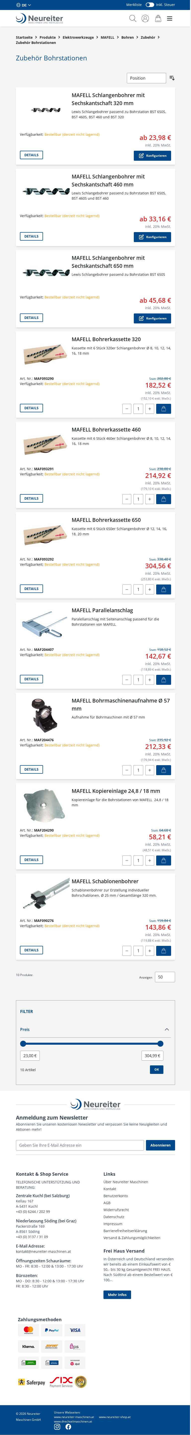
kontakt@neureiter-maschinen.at (43, 1251)
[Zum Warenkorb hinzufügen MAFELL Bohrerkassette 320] (163, 409)
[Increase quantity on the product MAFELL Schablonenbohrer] (149, 951)
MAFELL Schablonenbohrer (105, 881)
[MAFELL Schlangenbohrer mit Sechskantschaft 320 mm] (45, 110)
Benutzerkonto (115, 1195)
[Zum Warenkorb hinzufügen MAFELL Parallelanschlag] (163, 680)
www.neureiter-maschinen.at (74, 1417)
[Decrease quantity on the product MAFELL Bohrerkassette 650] (126, 589)
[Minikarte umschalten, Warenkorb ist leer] (158, 18)
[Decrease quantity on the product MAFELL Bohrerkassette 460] (126, 499)
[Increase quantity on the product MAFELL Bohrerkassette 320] (149, 409)
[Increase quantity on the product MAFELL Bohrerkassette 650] (149, 589)
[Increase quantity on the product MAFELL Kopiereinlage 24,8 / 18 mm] (149, 860)
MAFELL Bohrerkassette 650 (106, 519)
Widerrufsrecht (116, 1209)
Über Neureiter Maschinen (125, 1181)
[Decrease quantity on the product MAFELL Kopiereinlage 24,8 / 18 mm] (126, 860)
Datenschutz (113, 1216)
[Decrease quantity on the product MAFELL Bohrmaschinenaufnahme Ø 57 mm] (126, 770)
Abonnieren (160, 1145)
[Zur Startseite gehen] (39, 18)
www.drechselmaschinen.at (73, 1421)
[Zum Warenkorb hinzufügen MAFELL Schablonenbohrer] (163, 951)
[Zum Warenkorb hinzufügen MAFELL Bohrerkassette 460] (163, 499)
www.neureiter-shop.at (115, 1417)
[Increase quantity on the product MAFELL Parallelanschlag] (149, 680)
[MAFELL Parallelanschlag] (45, 625)
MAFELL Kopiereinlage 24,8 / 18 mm (116, 790)
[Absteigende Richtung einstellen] (172, 78)
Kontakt (109, 1188)
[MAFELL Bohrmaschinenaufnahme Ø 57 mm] (45, 715)
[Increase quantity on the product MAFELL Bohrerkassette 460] (149, 499)
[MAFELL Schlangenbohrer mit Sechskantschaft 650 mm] (45, 272)
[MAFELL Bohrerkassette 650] (45, 535)
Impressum (112, 1223)
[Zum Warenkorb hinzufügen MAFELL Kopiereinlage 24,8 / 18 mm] (163, 860)
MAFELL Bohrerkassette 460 (106, 429)
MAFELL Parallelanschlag (102, 610)
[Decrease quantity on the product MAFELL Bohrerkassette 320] (126, 409)
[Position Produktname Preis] (146, 78)
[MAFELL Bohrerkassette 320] (45, 354)
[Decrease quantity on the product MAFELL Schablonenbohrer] (126, 951)
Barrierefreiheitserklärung (125, 1230)
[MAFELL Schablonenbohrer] (45, 896)
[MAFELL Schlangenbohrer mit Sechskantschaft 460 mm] (45, 191)
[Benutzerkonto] (145, 18)
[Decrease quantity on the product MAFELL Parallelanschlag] (126, 680)
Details (31, 154)
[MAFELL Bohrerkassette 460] (45, 444)
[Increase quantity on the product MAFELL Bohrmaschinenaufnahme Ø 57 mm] (149, 770)
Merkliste (134, 4)
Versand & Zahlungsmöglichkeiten (131, 1237)
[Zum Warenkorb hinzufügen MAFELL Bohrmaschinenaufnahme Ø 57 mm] (163, 770)
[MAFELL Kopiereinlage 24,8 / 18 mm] (45, 806)
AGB (106, 1202)
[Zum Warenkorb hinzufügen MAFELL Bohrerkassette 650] (163, 589)
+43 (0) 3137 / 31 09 (32, 1236)
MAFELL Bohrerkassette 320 (106, 339)
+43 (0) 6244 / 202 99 (33, 1211)
